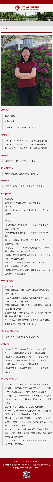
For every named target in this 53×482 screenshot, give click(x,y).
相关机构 (25, 462)
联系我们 (34, 462)
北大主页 (17, 462)
